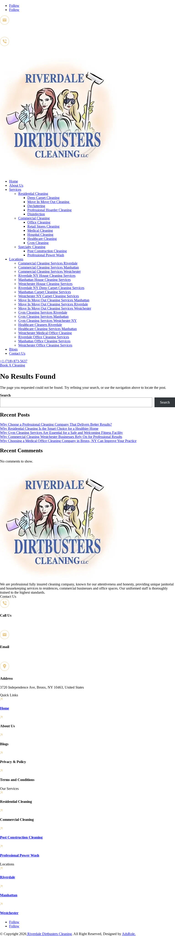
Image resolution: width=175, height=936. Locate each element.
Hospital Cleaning (40, 235)
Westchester (9, 913)
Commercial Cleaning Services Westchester (49, 271)
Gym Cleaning (38, 243)
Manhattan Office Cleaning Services (44, 341)
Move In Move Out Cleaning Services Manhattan (53, 300)
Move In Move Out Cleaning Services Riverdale (53, 304)
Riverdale (7, 877)
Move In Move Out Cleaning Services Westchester (54, 308)
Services (15, 189)
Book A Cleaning (12, 365)
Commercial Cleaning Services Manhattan (48, 267)
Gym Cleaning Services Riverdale (42, 312)
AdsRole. (129, 934)
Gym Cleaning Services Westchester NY (47, 321)
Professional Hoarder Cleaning (49, 210)
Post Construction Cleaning (47, 251)
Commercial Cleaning (34, 218)
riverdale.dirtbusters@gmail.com (23, 31)
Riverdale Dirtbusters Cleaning (49, 934)
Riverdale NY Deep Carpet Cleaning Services (51, 288)
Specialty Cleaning (31, 247)
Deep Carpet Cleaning (43, 198)
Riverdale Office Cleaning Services (43, 337)
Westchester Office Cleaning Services (45, 345)
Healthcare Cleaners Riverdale (40, 325)
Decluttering (36, 206)
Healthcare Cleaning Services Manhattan (47, 329)
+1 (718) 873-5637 (13, 52)
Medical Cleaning (40, 230)
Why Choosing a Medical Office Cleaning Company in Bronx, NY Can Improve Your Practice (68, 441)
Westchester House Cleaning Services (45, 284)
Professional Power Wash (45, 255)
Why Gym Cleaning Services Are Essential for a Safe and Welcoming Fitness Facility (61, 433)
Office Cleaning (38, 222)
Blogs (13, 349)
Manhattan (8, 895)
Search (5, 395)
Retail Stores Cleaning (43, 226)
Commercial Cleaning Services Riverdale (47, 263)
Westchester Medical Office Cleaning (45, 333)
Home (13, 181)
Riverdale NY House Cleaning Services (46, 275)
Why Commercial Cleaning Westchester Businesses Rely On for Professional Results (61, 437)
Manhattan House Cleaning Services (44, 280)
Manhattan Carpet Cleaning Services (44, 292)
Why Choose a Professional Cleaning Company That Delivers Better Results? (56, 424)
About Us (16, 185)
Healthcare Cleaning (42, 239)
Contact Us (17, 353)
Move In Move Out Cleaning (48, 202)
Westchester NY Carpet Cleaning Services (48, 296)
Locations (16, 259)
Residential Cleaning (33, 194)
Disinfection (36, 214)
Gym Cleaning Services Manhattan (43, 316)
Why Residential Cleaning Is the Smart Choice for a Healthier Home (49, 428)
